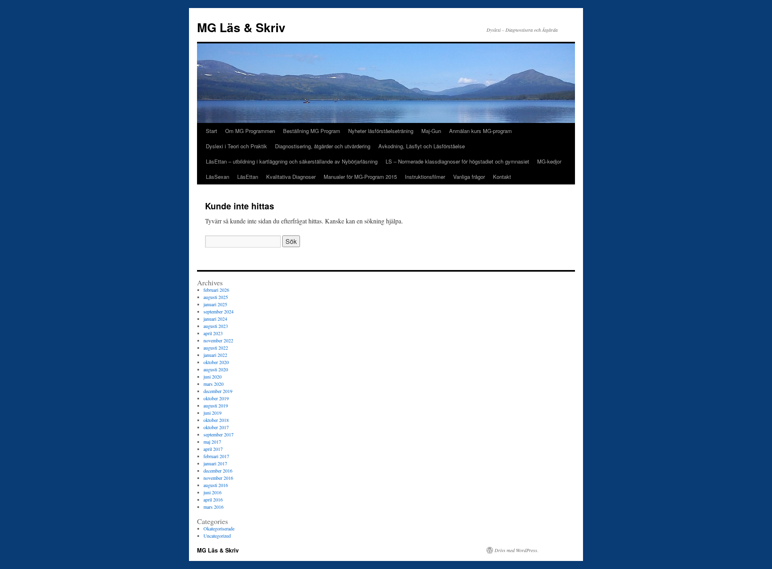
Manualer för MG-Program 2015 (360, 176)
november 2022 (218, 340)
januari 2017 (215, 463)
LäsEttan (247, 176)
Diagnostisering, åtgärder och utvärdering (322, 146)
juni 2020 (212, 376)
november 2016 (218, 478)
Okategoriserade (218, 528)
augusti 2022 (215, 347)
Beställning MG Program (311, 131)
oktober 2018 (216, 420)
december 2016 (217, 470)
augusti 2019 (215, 405)
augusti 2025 (215, 297)
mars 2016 (213, 507)
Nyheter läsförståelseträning (380, 131)
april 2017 (213, 449)
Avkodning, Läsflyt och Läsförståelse (421, 146)
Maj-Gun (431, 131)
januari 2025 (215, 304)
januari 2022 (215, 355)
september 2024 (218, 311)
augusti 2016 (215, 485)
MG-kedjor (549, 161)
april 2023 (213, 333)
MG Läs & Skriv (241, 27)
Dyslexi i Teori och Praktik (236, 146)
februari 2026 (216, 290)
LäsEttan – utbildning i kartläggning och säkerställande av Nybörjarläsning (292, 161)
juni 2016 (212, 492)
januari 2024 (215, 318)
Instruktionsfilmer (425, 176)
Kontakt (502, 176)
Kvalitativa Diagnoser (291, 176)
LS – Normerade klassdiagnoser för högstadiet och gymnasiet (457, 161)
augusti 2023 (215, 326)
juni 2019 (212, 412)
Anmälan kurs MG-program (480, 131)
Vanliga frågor (469, 176)
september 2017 (218, 434)
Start (211, 131)
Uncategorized (217, 535)
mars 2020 (213, 384)
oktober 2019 (216, 398)
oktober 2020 (216, 362)
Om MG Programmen (250, 131)
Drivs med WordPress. (516, 550)
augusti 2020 (215, 369)
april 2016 (213, 499)
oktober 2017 (216, 427)
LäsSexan (217, 176)
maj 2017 (212, 441)
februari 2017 (216, 456)
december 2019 (217, 391)
